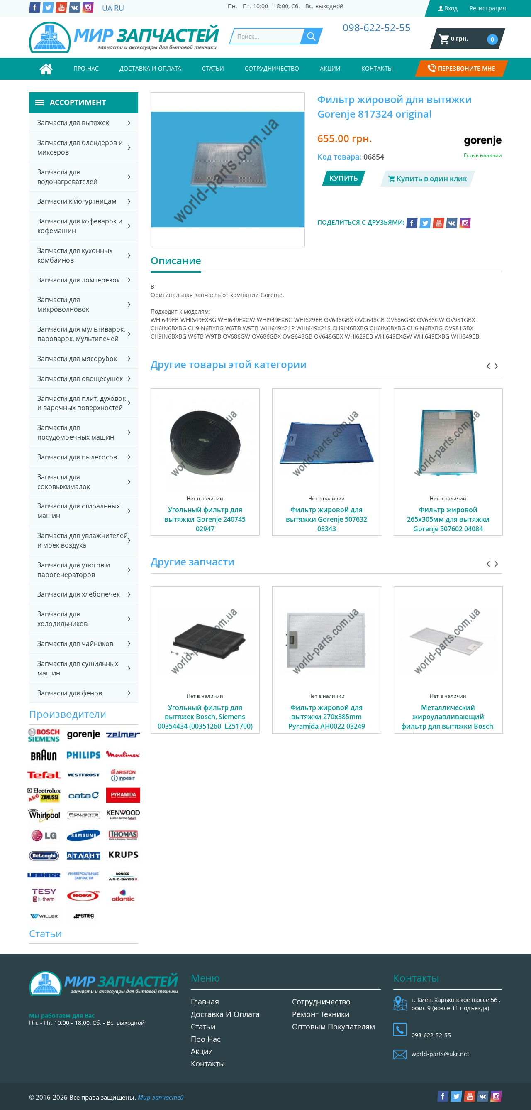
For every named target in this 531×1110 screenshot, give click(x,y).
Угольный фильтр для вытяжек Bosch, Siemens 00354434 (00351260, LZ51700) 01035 (205, 722)
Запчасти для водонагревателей (67, 176)
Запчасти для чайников (75, 643)
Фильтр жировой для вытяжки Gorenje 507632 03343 (326, 519)
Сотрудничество (272, 68)
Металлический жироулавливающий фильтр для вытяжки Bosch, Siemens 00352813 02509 (448, 722)
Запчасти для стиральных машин (78, 510)
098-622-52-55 (377, 27)
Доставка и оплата (150, 68)
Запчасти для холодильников (62, 618)
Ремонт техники (320, 1014)
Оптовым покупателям (333, 1026)
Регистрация (488, 8)
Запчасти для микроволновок (63, 304)
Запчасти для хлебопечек (78, 594)
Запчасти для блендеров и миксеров (80, 147)
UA (107, 8)
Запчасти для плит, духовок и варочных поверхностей (81, 403)
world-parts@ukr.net (440, 1054)
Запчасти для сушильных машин (77, 668)
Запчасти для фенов (69, 692)
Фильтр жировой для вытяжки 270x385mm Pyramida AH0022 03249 (326, 717)
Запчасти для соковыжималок (63, 481)
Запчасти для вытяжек (73, 122)
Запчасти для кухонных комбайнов (74, 255)
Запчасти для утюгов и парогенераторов (73, 569)
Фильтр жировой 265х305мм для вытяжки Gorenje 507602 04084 (448, 519)
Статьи (213, 68)
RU (119, 8)
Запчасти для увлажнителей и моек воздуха (82, 540)
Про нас (86, 68)
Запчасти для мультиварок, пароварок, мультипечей (81, 333)
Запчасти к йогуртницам (77, 201)
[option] (205, 471)
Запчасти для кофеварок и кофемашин (79, 225)
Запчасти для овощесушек (80, 378)
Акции (330, 68)
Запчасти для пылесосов (77, 457)
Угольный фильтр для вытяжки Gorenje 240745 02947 (205, 519)
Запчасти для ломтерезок (78, 280)
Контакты (377, 68)
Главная (205, 1002)
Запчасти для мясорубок (77, 358)
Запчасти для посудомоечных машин (75, 432)
